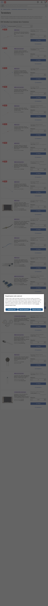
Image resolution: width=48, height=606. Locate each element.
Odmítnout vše (11, 309)
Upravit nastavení (24, 309)
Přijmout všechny (36, 309)
